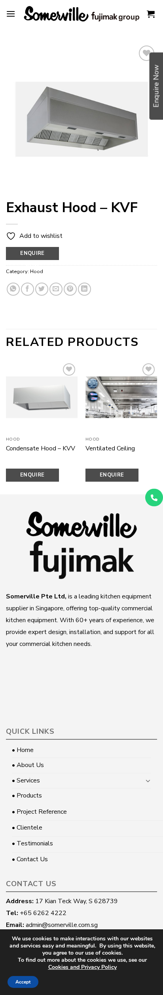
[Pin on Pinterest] (70, 289)
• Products (27, 795)
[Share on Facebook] (27, 289)
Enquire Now (32, 255)
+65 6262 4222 (43, 913)
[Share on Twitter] (41, 289)
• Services (26, 780)
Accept (22, 982)
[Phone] (154, 498)
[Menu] (10, 13)
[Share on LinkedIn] (84, 289)
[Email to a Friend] (56, 289)
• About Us (28, 765)
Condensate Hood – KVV (40, 448)
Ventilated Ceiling (110, 448)
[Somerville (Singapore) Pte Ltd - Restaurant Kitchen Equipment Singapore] (81, 13)
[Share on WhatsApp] (13, 289)
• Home (23, 750)
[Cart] (151, 14)
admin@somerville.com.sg (62, 925)
